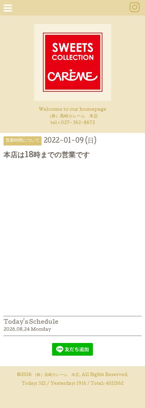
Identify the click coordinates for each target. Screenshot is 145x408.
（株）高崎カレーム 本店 (56, 375)
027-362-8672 (78, 123)
